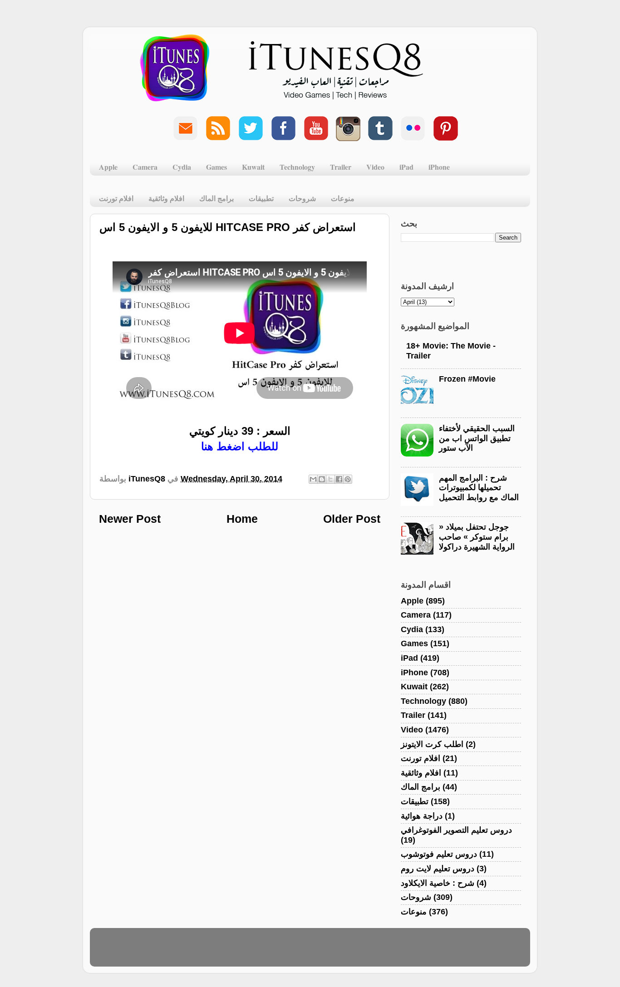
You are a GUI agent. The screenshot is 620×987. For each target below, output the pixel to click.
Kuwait (253, 167)
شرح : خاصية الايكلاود (437, 883)
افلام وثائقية (166, 198)
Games (216, 167)
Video (375, 167)
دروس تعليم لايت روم (437, 868)
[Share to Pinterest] (347, 479)
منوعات (342, 198)
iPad (406, 167)
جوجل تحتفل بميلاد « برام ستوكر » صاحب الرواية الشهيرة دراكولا (477, 536)
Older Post (351, 518)
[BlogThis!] (321, 479)
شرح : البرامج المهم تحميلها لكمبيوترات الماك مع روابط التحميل (479, 487)
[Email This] (313, 479)
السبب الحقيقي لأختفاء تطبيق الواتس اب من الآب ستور (477, 438)
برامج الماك (216, 198)
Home (242, 518)
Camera (145, 167)
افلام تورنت (116, 198)
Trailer (340, 167)
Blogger (354, 951)
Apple (108, 167)
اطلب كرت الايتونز (432, 744)
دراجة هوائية (422, 815)
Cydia (181, 167)
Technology (297, 167)
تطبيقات (261, 198)
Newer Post (130, 518)
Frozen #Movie (467, 378)
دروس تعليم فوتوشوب (439, 854)
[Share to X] (330, 479)
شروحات (302, 198)
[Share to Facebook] (339, 479)
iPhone (439, 167)
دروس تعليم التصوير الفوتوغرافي (456, 830)
